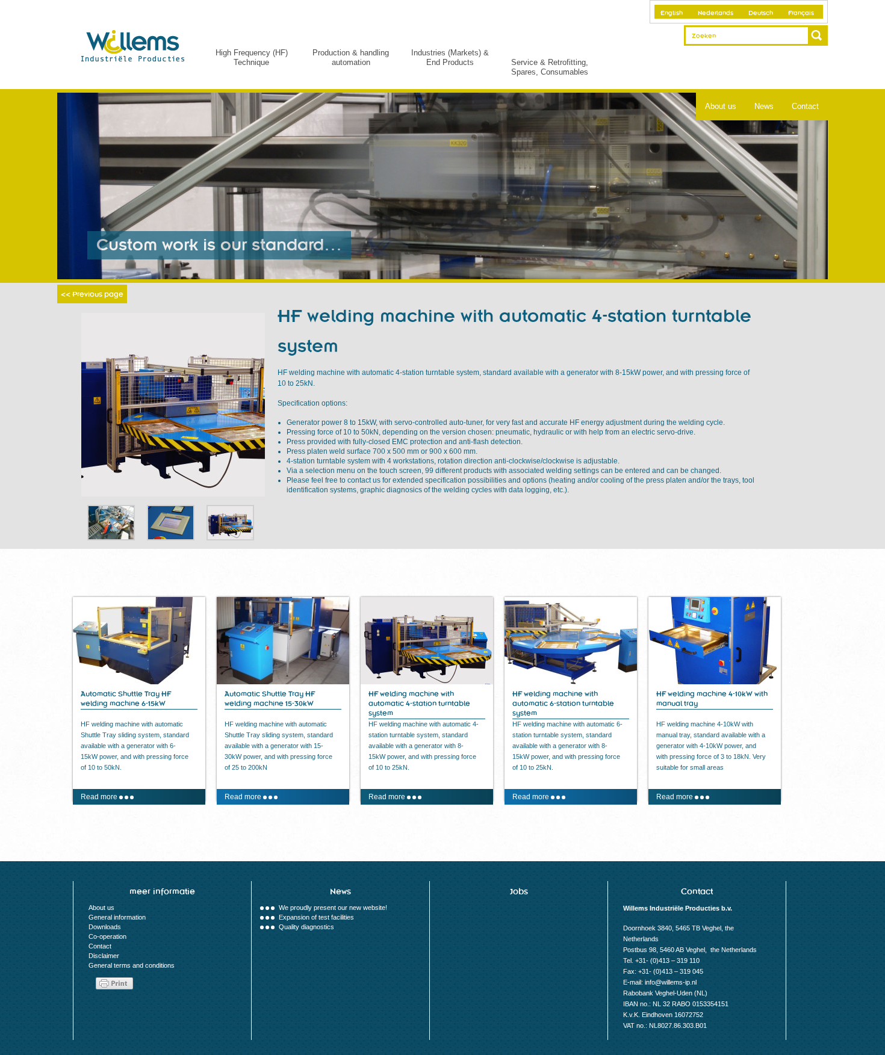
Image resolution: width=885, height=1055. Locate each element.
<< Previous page (92, 295)
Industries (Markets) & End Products (450, 57)
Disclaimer (103, 955)
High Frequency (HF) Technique (252, 57)
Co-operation (107, 936)
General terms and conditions (131, 965)
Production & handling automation (350, 57)
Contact (805, 106)
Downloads (104, 926)
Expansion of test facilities (316, 917)
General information (117, 917)
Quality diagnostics (306, 926)
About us (720, 106)
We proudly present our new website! (333, 907)
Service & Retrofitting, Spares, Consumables (549, 67)
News (764, 106)
